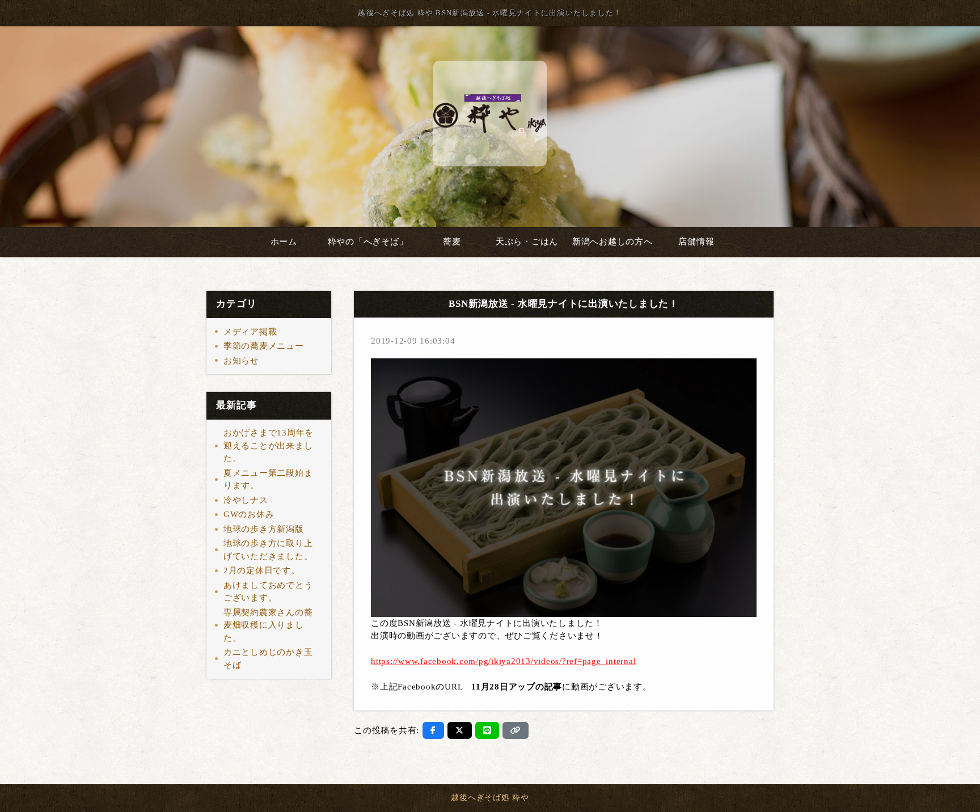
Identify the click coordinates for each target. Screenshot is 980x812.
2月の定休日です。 (261, 570)
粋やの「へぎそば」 (368, 241)
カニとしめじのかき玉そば (268, 659)
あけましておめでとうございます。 (268, 592)
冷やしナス (245, 500)
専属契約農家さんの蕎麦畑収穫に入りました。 (268, 625)
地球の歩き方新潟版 (263, 529)
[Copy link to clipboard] (515, 730)
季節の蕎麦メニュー (263, 345)
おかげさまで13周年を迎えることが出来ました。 (268, 445)
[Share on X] (459, 730)
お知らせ (241, 360)
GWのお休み (248, 514)
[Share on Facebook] (433, 730)
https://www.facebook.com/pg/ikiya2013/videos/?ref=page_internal (503, 661)
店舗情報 (696, 241)
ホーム (284, 241)
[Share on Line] (487, 730)
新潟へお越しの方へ (612, 241)
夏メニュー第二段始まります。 (268, 479)
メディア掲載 (250, 331)
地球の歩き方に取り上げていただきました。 (268, 550)
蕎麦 (452, 241)
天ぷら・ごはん (527, 241)
